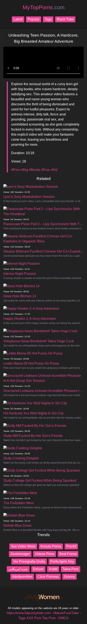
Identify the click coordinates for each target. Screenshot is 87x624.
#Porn (15, 170)
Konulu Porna (51, 546)
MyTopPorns (44, 7)
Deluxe (38, 569)
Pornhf (71, 546)
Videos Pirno (44, 554)
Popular (33, 19)
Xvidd (53, 569)
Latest (18, 19)
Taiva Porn (71, 569)
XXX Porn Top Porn (41, 618)
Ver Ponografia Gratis (29, 561)
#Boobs (35, 170)
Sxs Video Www (23, 546)
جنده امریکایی (18, 569)
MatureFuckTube (66, 613)
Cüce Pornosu (48, 576)
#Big (24, 170)
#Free (45, 170)
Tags (48, 19)
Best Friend (68, 554)
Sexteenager (20, 554)
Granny (69, 576)
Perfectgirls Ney (62, 561)
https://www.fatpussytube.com (29, 613)
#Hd (54, 170)
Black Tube (65, 19)
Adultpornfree (22, 576)
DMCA (63, 618)
